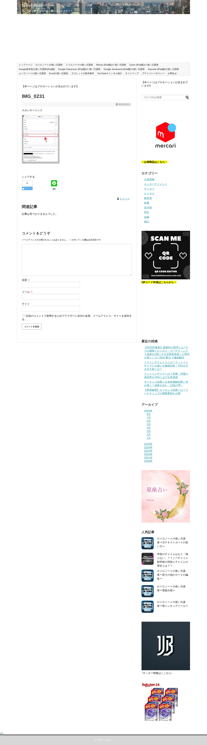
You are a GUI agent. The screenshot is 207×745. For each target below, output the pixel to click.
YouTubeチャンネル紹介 (109, 73)
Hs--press (32, 5)
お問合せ (172, 73)
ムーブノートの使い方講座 (32, 73)
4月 (149, 427)
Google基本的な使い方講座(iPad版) (37, 69)
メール (27, 292)
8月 (149, 414)
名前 (26, 280)
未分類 (148, 207)
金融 (146, 217)
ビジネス (149, 193)
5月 (149, 424)
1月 (149, 438)
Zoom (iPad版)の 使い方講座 (143, 64)
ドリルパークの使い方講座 (79, 64)
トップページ (25, 64)
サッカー (149, 188)
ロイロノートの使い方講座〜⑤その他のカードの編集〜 (172, 575)
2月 (149, 434)
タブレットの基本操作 (82, 73)
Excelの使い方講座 (58, 73)
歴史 (146, 212)
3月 (149, 431)
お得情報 (149, 179)
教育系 (148, 198)
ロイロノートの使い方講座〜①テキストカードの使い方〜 (172, 542)
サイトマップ (132, 73)
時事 (146, 203)
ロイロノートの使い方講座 (49, 64)
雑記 (146, 221)
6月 (149, 421)
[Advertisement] (103, 38)
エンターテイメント (155, 184)
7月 (149, 417)
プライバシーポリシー (153, 73)
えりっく (125, 198)
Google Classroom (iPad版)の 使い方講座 (79, 69)
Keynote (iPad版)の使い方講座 (163, 69)
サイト (26, 303)
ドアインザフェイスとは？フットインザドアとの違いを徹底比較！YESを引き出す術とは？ (166, 365)
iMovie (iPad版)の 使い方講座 (111, 64)
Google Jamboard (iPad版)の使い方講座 (124, 69)
